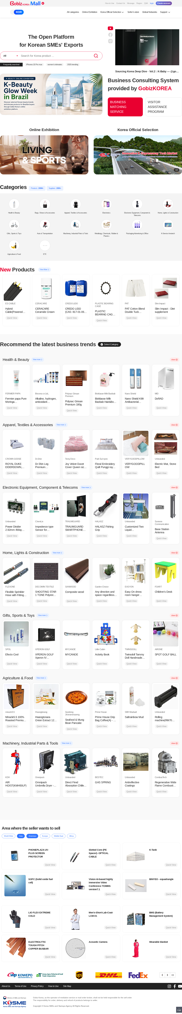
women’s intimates (55, 64)
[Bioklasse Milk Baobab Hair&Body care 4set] (105, 378)
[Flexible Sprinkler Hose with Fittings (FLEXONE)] (16, 571)
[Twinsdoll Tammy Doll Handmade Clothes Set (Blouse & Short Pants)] (135, 633)
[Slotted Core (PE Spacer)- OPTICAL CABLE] (75, 856)
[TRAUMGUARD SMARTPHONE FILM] (76, 506)
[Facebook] (175, 986)
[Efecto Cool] (16, 633)
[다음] (167, 975)
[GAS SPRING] (105, 761)
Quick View (12, 318)
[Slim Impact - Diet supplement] (165, 288)
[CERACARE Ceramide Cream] (46, 288)
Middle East (58, 836)
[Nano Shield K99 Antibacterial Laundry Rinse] (135, 378)
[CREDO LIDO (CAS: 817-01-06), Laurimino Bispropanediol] (76, 288)
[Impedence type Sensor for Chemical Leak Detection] (46, 506)
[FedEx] (77, 975)
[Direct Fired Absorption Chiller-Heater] (76, 761)
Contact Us (120, 3)
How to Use (109, 3)
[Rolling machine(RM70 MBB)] (165, 696)
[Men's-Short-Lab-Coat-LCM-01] (75, 919)
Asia (21, 836)
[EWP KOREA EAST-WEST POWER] (136, 975)
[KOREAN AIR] (107, 975)
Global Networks (149, 12)
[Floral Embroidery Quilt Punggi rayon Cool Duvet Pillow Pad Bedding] (105, 443)
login (152, 3)
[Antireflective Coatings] (135, 761)
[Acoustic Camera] (75, 948)
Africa (71, 836)
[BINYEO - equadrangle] (136, 885)
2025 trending (72, 64)
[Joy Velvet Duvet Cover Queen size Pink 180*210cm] (76, 443)
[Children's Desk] (165, 571)
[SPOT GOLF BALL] (165, 633)
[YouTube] (180, 986)
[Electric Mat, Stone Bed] (165, 443)
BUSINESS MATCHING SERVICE (118, 106)
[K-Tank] (136, 856)
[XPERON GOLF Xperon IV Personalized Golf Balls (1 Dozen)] (46, 633)
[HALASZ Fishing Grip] (105, 506)
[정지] (172, 975)
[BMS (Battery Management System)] (136, 919)
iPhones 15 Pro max (34, 64)
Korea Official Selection (110, 12)
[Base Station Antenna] (165, 506)
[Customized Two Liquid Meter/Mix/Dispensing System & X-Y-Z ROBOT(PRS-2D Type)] (135, 506)
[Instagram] (169, 986)
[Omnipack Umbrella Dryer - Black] (46, 761)
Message (130, 3)
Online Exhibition (89, 12)
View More (44, 270)
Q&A (146, 3)
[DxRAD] (165, 378)
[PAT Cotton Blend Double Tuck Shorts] (135, 288)
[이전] (162, 975)
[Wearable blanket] (136, 948)
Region (139, 3)
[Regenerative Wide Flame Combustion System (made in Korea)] (165, 761)
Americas (32, 836)
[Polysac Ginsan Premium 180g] (76, 378)
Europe (45, 836)
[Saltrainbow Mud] (135, 696)
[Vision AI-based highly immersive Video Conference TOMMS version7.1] (75, 885)
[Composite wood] (76, 571)
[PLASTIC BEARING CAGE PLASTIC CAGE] (105, 288)
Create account (163, 3)
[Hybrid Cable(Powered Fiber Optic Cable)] (16, 288)
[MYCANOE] (76, 633)
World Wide (8, 836)
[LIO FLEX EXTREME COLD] (15, 919)
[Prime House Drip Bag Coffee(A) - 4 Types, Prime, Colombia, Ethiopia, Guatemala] (105, 696)
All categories (73, 12)
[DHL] (47, 975)
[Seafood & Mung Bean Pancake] (76, 696)
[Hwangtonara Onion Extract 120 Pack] (46, 696)
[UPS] (18, 975)
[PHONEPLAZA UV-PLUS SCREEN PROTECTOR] (15, 856)
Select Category (111, 344)
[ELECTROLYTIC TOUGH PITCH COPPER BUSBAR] (15, 948)
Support (164, 12)
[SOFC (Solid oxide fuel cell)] (15, 885)
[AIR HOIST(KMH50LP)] (16, 761)
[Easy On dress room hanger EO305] (135, 571)
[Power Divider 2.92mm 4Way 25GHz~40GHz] (16, 506)
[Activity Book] (105, 633)
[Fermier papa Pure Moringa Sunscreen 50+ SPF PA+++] (16, 378)
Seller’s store (133, 12)
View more (37, 359)
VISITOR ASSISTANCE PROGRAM (157, 106)
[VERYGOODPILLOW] (135, 443)
